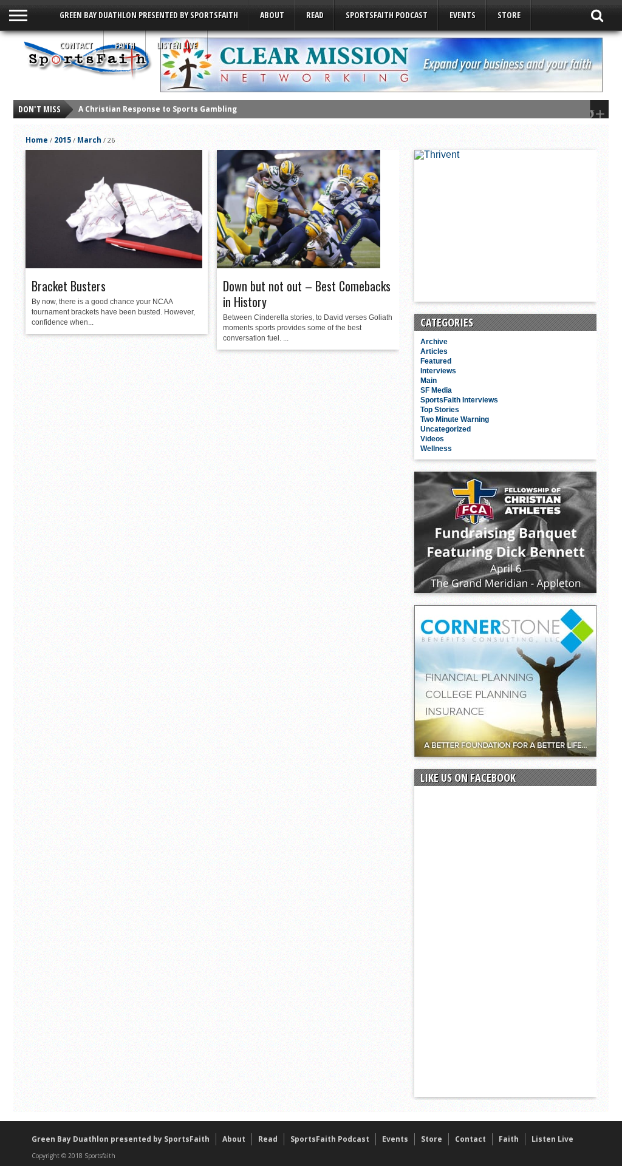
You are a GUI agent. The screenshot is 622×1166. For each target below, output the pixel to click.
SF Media (436, 390)
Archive (434, 341)
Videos (432, 439)
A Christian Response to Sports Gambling (157, 109)
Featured (435, 361)
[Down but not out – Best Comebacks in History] (298, 265)
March (89, 140)
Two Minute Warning (454, 419)
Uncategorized (445, 429)
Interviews (438, 371)
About (272, 15)
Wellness (436, 448)
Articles (434, 351)
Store (509, 15)
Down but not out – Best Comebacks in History (307, 294)
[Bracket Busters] (114, 265)
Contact (76, 45)
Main (428, 380)
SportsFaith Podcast (387, 15)
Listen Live (177, 45)
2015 (62, 140)
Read (315, 15)
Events (462, 15)
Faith (125, 45)
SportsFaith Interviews (459, 400)
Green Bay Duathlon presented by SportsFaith (149, 15)
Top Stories (439, 409)
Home (37, 140)
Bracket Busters (69, 286)
